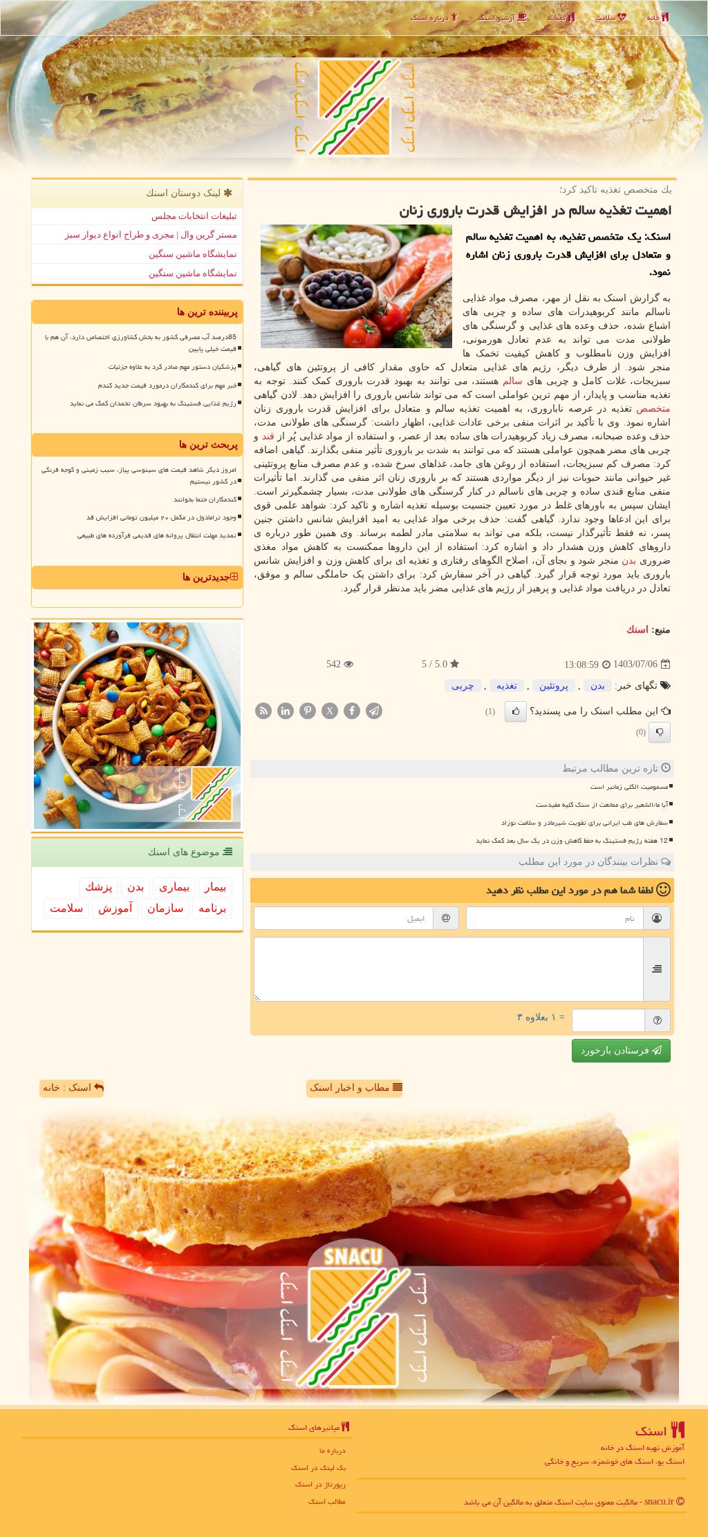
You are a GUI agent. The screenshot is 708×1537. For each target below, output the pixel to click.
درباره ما (332, 1450)
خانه (654, 17)
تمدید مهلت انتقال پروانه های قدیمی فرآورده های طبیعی (156, 535)
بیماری (174, 886)
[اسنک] (354, 87)
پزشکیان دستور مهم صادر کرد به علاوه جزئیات (172, 367)
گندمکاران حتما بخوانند (205, 499)
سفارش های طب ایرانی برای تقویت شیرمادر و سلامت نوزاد (584, 823)
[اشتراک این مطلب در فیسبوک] (352, 710)
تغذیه (558, 17)
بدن (629, 560)
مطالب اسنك (327, 1501)
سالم (513, 381)
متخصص (653, 408)
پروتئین (553, 685)
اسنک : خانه (68, 1087)
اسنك (637, 629)
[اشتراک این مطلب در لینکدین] (285, 710)
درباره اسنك (431, 17)
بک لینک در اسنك (318, 1467)
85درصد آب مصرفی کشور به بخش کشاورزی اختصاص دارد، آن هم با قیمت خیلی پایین (140, 343)
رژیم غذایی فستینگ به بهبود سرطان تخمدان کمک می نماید (153, 403)
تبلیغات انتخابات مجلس (194, 216)
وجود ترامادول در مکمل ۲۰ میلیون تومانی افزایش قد (161, 517)
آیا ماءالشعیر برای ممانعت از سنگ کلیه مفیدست (602, 805)
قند (268, 436)
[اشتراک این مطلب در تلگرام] (374, 710)
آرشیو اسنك (497, 17)
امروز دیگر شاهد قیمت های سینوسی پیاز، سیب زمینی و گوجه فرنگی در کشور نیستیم (138, 475)
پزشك (98, 886)
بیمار (215, 886)
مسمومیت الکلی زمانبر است (629, 787)
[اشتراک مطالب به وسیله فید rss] (263, 710)
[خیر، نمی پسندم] (660, 732)
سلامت (606, 17)
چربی (462, 685)
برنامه (212, 908)
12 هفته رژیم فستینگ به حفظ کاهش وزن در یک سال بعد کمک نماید (572, 841)
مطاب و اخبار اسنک (351, 1087)
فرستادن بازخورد (616, 1050)
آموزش (115, 908)
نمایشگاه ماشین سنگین (193, 254)
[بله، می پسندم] (516, 711)
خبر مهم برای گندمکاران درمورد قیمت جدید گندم (167, 385)
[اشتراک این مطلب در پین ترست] (307, 710)
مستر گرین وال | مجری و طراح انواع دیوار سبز (151, 234)
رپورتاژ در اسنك (320, 1484)
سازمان (165, 908)
